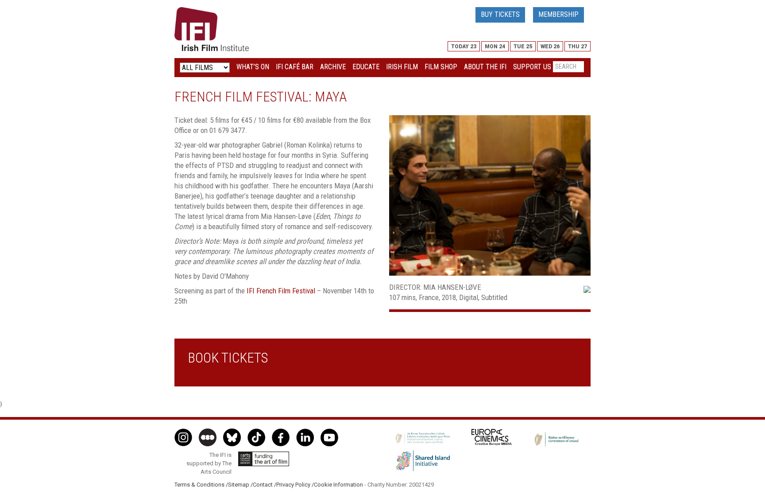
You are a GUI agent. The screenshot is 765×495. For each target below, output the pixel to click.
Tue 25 (523, 46)
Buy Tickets (500, 14)
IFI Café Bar (294, 66)
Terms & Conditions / (201, 484)
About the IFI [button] (485, 66)
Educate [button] (365, 66)
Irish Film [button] (402, 66)
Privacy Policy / (295, 484)
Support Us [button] (532, 66)
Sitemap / (240, 484)
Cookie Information (338, 484)
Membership (558, 14)
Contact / (264, 484)
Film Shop (441, 66)
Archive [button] (333, 66)
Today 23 (463, 46)
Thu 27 (577, 46)
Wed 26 (550, 46)
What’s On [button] (252, 66)
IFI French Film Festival (281, 290)
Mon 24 (495, 46)
